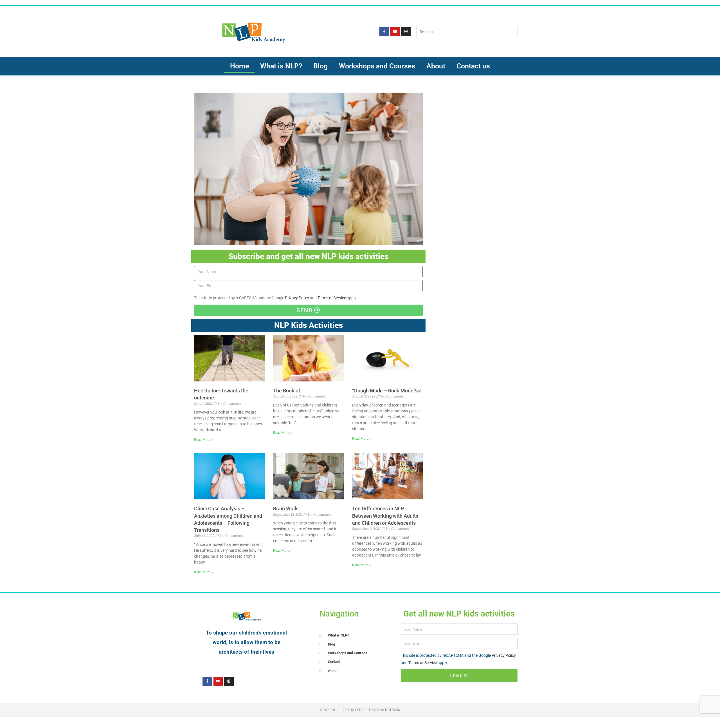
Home (239, 66)
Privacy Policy (297, 298)
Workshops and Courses (377, 66)
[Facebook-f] (384, 31)
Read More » (203, 440)
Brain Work (285, 508)
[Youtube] (395, 31)
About (435, 66)
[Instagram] (406, 31)
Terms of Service (332, 298)
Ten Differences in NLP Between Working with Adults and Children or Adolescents (385, 516)
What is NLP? (281, 66)
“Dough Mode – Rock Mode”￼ (386, 391)
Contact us (473, 66)
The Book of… (288, 391)
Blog (320, 66)
